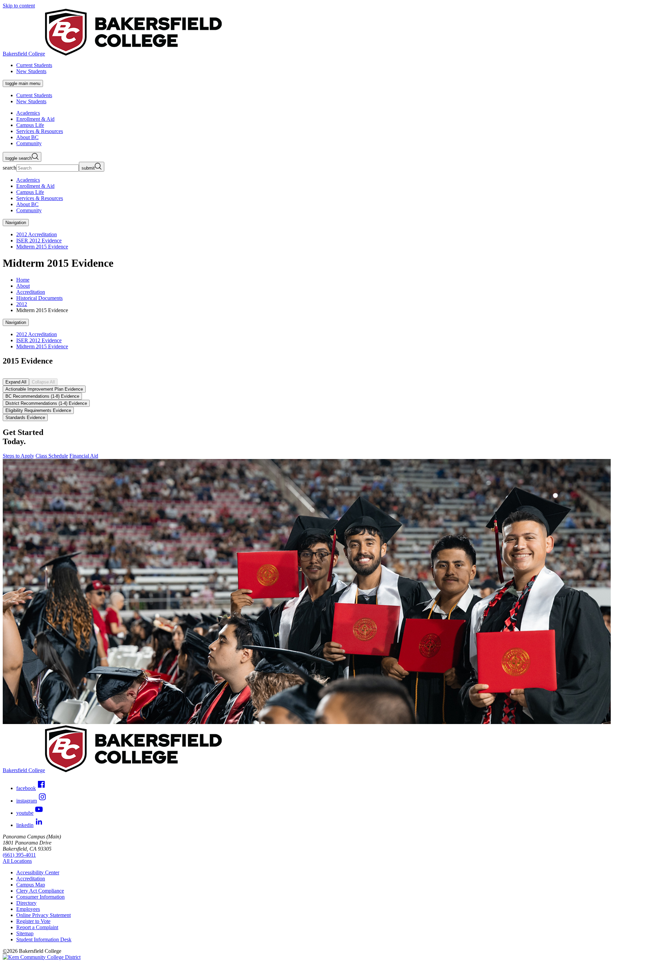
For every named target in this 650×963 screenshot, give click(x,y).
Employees (28, 909)
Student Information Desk (43, 939)
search (9, 168)
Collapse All (43, 382)
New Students (31, 71)
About (23, 286)
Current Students (34, 65)
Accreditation (30, 292)
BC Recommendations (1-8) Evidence (42, 396)
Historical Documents (39, 298)
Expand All (15, 382)
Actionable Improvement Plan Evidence (44, 389)
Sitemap (25, 933)
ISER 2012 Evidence (39, 240)
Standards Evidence (25, 417)
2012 (21, 304)
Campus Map (30, 885)
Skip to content (19, 5)
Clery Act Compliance (40, 891)
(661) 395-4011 (19, 855)
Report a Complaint (37, 927)
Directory (26, 903)
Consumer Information (40, 897)
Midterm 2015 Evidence (42, 246)
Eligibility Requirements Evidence (38, 410)
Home (22, 280)
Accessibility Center (37, 872)
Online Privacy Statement (43, 915)
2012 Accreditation (36, 234)
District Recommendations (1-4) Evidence (46, 403)
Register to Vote (33, 921)
